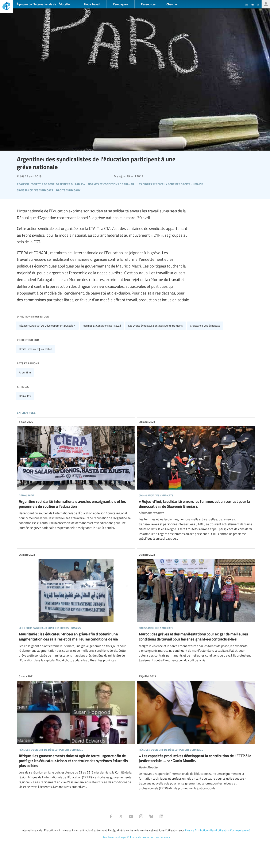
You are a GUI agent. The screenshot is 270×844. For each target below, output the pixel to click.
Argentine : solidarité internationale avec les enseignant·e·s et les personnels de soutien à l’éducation (76, 475)
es (257, 4)
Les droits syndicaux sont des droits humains (155, 325)
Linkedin (161, 816)
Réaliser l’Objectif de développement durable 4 (47, 325)
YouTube (131, 816)
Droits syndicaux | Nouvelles (35, 349)
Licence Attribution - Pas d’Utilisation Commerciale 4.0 (217, 830)
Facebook (110, 816)
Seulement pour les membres (266, 4)
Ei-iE (6, 7)
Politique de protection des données (148, 837)
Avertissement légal (114, 837)
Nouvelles (25, 396)
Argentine (25, 372)
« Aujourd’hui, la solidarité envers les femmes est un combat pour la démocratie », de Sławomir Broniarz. (196, 480)
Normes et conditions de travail (102, 325)
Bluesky (151, 816)
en (246, 4)
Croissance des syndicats (205, 325)
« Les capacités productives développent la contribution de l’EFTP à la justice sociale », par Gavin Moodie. (196, 732)
